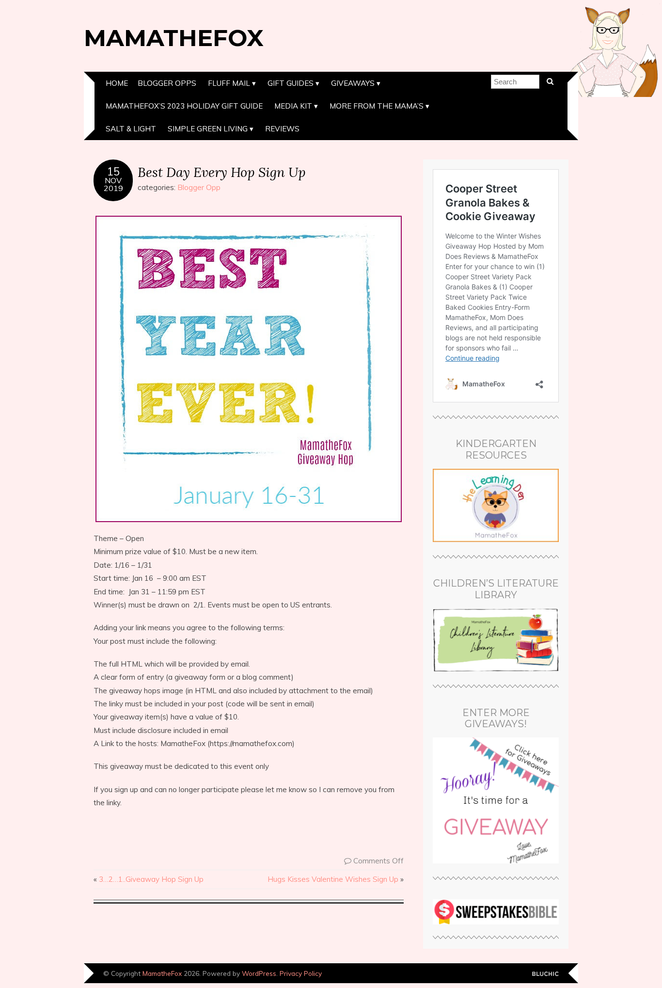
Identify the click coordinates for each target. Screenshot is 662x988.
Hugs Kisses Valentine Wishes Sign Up (333, 879)
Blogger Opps (167, 83)
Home (117, 83)
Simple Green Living (208, 128)
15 (113, 171)
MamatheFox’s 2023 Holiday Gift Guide (184, 106)
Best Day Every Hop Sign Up (222, 171)
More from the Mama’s (377, 106)
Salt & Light (131, 128)
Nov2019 (113, 184)
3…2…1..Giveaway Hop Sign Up (151, 879)
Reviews (282, 128)
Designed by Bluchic (545, 974)
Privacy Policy (301, 973)
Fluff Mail (229, 83)
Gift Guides (291, 83)
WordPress (259, 973)
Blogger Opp (199, 187)
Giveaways (353, 83)
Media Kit (293, 106)
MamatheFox (174, 38)
